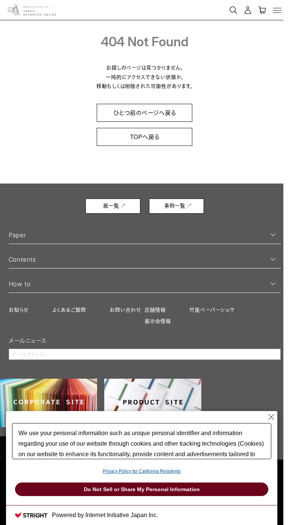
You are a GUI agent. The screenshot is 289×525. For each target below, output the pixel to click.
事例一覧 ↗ (178, 205)
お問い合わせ (125, 310)
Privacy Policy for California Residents (142, 471)
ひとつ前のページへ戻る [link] (144, 113)
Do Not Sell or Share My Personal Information (142, 489)
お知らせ (19, 310)
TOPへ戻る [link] (145, 137)
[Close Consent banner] (271, 417)
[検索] (205, 6)
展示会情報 (157, 321)
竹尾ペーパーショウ (211, 310)
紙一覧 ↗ (114, 205)
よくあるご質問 (69, 310)
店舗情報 (155, 310)
